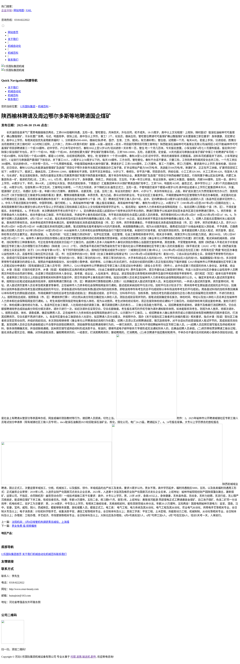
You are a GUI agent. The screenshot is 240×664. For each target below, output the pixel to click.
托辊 (73, 656)
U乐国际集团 (27, 106)
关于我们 (13, 39)
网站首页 (13, 32)
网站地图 (19, 10)
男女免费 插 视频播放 (24, 525)
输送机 (86, 656)
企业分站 (6, 10)
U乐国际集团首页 (11, 554)
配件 (93, 656)
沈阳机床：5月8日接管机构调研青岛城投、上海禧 (40, 522)
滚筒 (79, 656)
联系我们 (13, 59)
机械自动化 (14, 46)
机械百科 (13, 52)
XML (29, 10)
